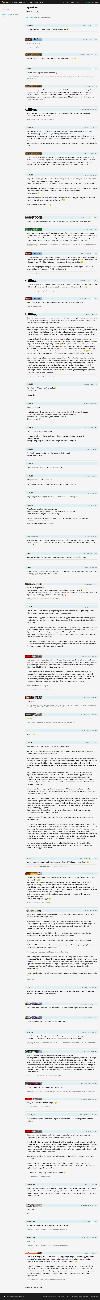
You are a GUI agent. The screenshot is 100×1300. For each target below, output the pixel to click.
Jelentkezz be (6, 14)
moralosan (30, 1032)
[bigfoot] (33, 1004)
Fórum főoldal (6, 9)
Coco (28, 987)
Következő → (38, 12)
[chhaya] (32, 109)
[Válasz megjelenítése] (93, 25)
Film (41, 2)
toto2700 (30, 25)
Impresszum (60, 1296)
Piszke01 (30, 127)
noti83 (29, 553)
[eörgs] (33, 1205)
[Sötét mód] (82, 2)
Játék (31, 2)
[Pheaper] (33, 1083)
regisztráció (95, 2)
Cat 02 (29, 858)
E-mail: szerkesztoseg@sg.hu (79, 1296)
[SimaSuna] (33, 217)
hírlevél (78, 2)
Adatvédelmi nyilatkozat (49, 1296)
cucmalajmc (31, 1115)
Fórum (68, 1296)
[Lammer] (33, 584)
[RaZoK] (33, 1051)
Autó (36, 2)
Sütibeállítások (94, 1296)
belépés (87, 2)
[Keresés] (63, 2)
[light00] (33, 873)
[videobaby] (33, 54)
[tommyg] (33, 697)
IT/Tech (14, 2)
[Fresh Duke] (33, 39)
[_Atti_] (33, 1253)
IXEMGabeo (30, 69)
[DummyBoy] (33, 656)
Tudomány (22, 2)
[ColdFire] (33, 714)
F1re (28, 730)
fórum (68, 2)
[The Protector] (33, 229)
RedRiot (29, 607)
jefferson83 (31, 1221)
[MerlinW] (33, 910)
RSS (72, 2)
